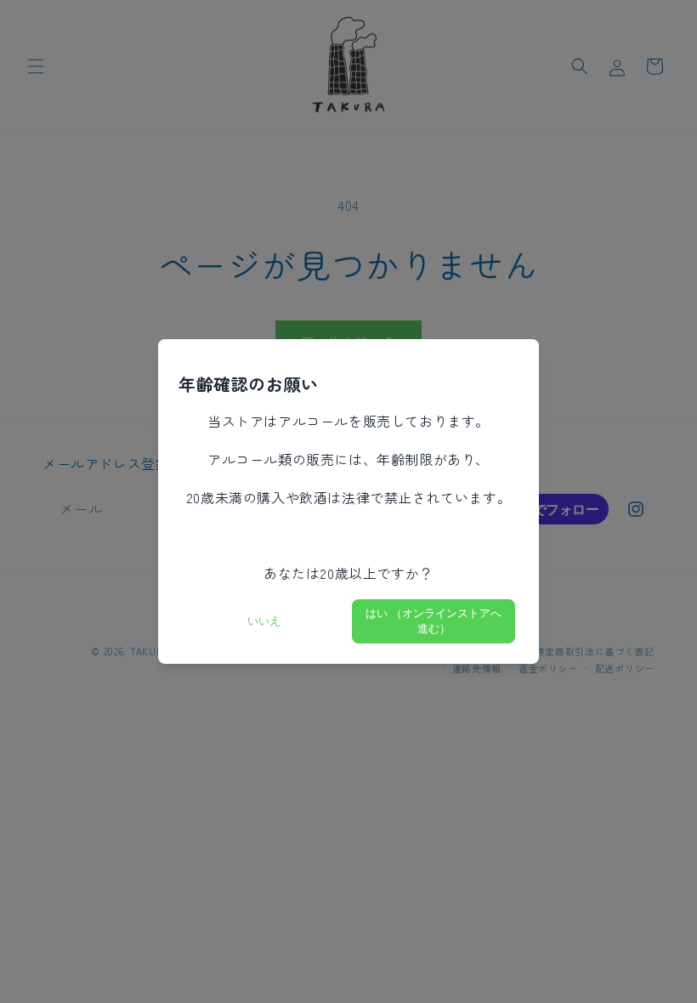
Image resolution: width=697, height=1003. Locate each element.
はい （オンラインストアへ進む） (434, 621)
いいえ (263, 621)
